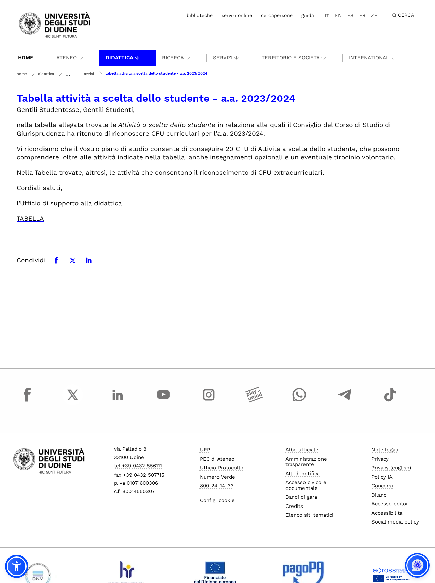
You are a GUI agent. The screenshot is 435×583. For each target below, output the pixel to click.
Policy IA (382, 477)
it (327, 15)
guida (307, 15)
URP (205, 450)
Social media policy (395, 522)
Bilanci (379, 495)
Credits (294, 506)
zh (374, 15)
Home (25, 58)
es (350, 15)
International (369, 58)
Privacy (380, 459)
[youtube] (163, 401)
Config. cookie (217, 500)
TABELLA (30, 218)
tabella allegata (59, 125)
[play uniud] (254, 401)
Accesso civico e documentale (305, 485)
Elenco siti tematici (309, 515)
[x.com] (72, 401)
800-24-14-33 (217, 486)
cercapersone (277, 15)
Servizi (222, 58)
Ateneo (66, 58)
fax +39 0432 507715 (139, 475)
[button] (17, 566)
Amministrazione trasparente (306, 462)
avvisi (89, 74)
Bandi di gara (301, 497)
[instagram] (208, 401)
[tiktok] (390, 401)
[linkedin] (117, 401)
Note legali (384, 450)
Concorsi (382, 486)
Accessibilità (386, 513)
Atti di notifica (302, 473)
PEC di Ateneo (217, 459)
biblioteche (200, 15)
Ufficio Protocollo (221, 468)
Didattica (119, 58)
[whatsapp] (299, 401)
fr (362, 15)
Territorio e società (291, 58)
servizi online (237, 15)
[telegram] (344, 401)
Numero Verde (217, 477)
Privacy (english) (391, 468)
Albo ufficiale (301, 450)
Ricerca (173, 58)
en (338, 15)
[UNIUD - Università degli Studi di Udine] (54, 24)
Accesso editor (389, 504)
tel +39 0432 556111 (138, 466)
